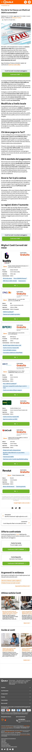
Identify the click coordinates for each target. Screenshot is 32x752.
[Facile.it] (8, 3)
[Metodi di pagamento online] (16, 710)
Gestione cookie (4, 742)
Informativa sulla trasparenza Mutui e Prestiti (9, 746)
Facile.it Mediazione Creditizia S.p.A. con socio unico (13, 731)
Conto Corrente (16, 543)
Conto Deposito (16, 557)
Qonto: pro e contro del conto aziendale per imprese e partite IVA (9, 650)
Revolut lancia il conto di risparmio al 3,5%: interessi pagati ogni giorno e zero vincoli (9, 613)
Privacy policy (3, 739)
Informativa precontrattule (5, 745)
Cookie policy (3, 741)
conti (17, 534)
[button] (2, 2)
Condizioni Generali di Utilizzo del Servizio (8, 738)
